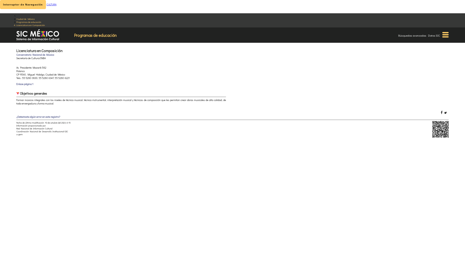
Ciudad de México (25, 18)
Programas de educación (28, 21)
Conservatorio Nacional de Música (35, 54)
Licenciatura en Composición (30, 25)
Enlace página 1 (24, 84)
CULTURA (51, 4)
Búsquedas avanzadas (412, 35)
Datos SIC (434, 35)
